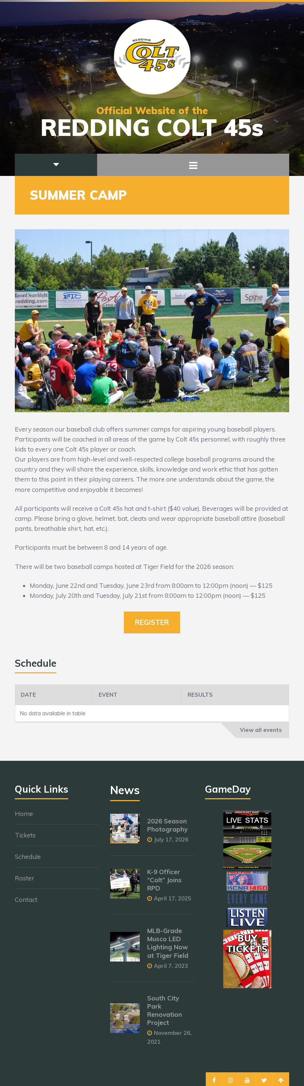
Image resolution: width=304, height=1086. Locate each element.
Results (200, 694)
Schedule (28, 856)
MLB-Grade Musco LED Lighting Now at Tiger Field (167, 943)
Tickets (25, 835)
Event (108, 694)
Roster (24, 878)
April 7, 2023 (171, 965)
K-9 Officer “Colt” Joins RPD (164, 880)
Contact (26, 899)
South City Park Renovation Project (164, 1010)
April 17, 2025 (172, 898)
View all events (261, 729)
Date (28, 694)
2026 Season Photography (167, 825)
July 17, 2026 (171, 839)
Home (24, 813)
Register (152, 622)
